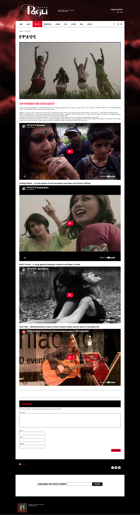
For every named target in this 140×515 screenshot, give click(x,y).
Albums (58, 24)
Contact (89, 24)
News (81, 24)
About (28, 24)
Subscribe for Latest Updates (52, 484)
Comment (22, 412)
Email (21, 437)
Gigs (65, 24)
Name (21, 430)
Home (21, 24)
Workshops (47, 24)
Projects (37, 24)
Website (21, 443)
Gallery (73, 24)
